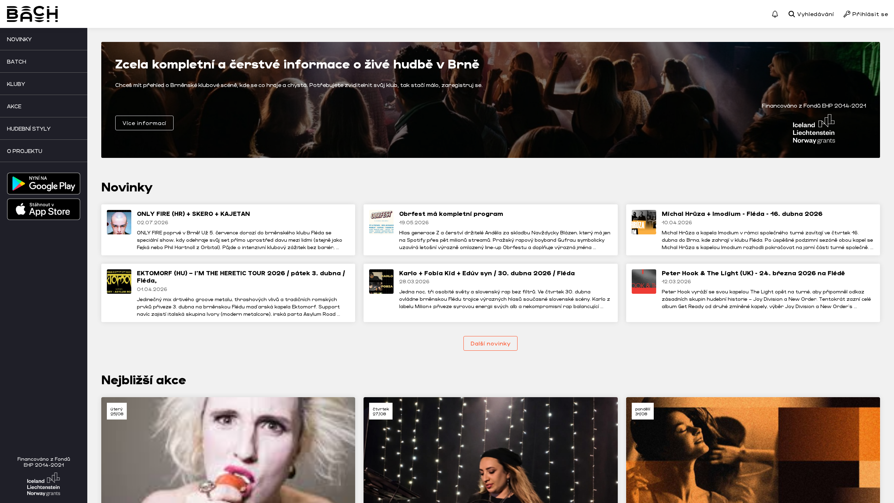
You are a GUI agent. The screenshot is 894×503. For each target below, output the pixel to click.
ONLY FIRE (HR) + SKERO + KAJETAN (193, 213)
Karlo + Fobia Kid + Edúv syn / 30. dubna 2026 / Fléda (487, 273)
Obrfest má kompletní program (451, 213)
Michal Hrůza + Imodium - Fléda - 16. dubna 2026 (742, 213)
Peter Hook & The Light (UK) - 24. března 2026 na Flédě (753, 273)
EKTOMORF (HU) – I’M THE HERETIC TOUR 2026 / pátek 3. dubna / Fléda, (241, 276)
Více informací (144, 122)
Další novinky (490, 343)
